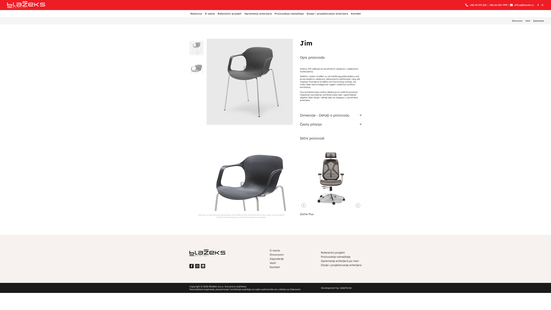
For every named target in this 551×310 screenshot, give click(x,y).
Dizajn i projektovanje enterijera (327, 13)
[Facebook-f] (538, 5)
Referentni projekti (230, 13)
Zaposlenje (538, 21)
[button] (303, 205)
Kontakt (356, 13)
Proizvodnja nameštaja (289, 13)
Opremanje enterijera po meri (340, 261)
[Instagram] (542, 5)
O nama (210, 13)
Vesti (527, 21)
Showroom (517, 21)
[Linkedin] (203, 266)
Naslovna (196, 13)
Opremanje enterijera (258, 13)
